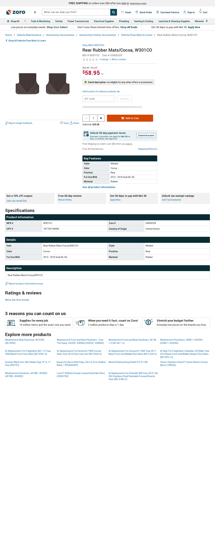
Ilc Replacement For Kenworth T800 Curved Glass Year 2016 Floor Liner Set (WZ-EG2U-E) (79, 352)
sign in (125, 3)
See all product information (98, 187)
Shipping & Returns (147, 148)
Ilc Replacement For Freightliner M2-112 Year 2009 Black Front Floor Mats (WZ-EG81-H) (28, 352)
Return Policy (65, 199)
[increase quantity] (100, 118)
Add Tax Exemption (171, 199)
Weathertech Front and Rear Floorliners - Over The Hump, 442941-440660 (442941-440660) (80, 341)
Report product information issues (26, 283)
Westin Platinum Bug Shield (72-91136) (128, 362)
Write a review (119, 59)
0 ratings (104, 59)
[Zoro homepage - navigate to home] (16, 12)
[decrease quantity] (85, 118)
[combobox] (79, 12)
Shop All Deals (128, 27)
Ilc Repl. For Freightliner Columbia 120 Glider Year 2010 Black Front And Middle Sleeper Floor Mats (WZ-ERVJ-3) (184, 354)
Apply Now (194, 27)
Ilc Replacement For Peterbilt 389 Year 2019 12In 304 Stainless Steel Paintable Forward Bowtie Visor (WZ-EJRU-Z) (133, 376)
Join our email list (16, 200)
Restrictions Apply (138, 3)
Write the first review (17, 300)
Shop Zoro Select (57, 27)
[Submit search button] (113, 12)
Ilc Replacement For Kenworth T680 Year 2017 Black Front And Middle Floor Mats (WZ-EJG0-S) (133, 352)
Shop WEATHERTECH (93, 45)
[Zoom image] (42, 81)
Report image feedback (20, 123)
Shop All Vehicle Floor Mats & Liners (27, 40)
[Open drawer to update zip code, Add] (35, 12)
